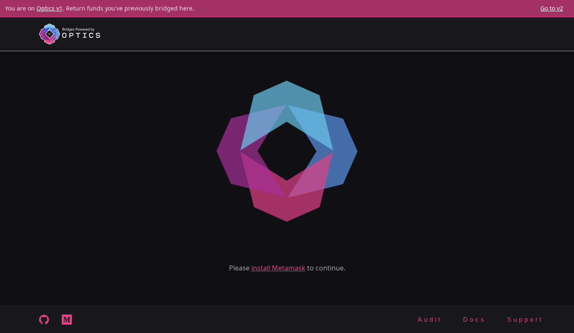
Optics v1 (50, 8)
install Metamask (278, 268)
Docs (474, 319)
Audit (430, 319)
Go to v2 (551, 8)
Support (525, 319)
